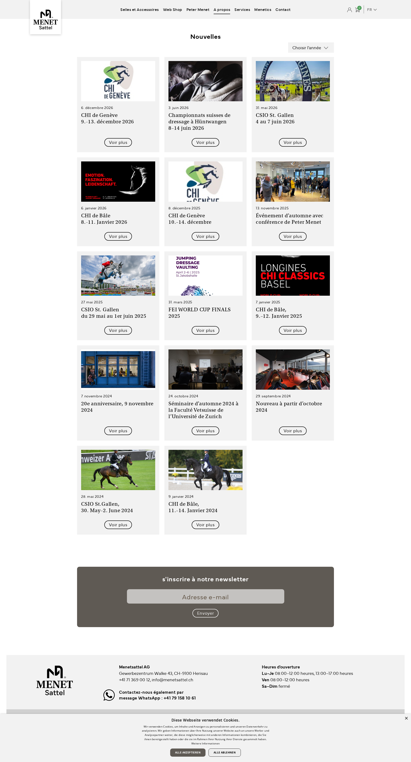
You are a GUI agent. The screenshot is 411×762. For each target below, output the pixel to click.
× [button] (406, 718)
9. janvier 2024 (181, 496)
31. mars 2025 (180, 301)
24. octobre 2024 (183, 395)
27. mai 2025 (92, 301)
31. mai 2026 (266, 107)
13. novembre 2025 (272, 207)
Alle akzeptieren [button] (188, 752)
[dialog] (205, 738)
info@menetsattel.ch (172, 679)
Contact (283, 9)
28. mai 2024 (92, 496)
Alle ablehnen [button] (225, 752)
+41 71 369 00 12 (134, 679)
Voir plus (118, 142)
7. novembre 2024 (96, 395)
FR (369, 9)
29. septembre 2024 (273, 395)
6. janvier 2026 (94, 207)
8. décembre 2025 (184, 207)
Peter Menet (198, 9)
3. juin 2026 (178, 107)
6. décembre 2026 (97, 107)
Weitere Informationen (205, 743)
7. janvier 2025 (268, 301)
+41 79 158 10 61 (180, 698)
